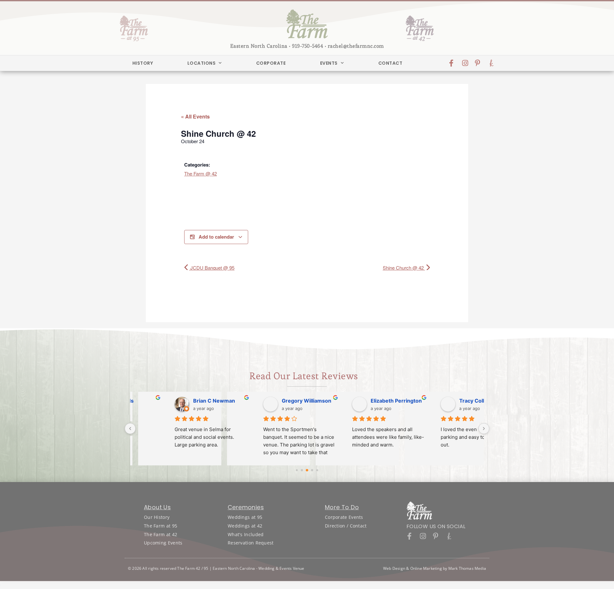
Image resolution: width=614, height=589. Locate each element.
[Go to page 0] (297, 470)
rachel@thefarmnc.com (356, 46)
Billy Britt (433, 400)
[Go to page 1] (302, 470)
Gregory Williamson (181, 400)
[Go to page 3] (312, 470)
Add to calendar (216, 236)
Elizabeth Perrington (270, 400)
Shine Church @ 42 (404, 267)
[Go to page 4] (317, 470)
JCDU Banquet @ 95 (211, 267)
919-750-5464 (307, 46)
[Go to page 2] (307, 470)
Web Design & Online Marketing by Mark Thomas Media (434, 568)
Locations (201, 63)
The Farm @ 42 (200, 173)
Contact (390, 63)
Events (329, 63)
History (142, 63)
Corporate (271, 63)
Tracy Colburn (351, 400)
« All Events (195, 116)
